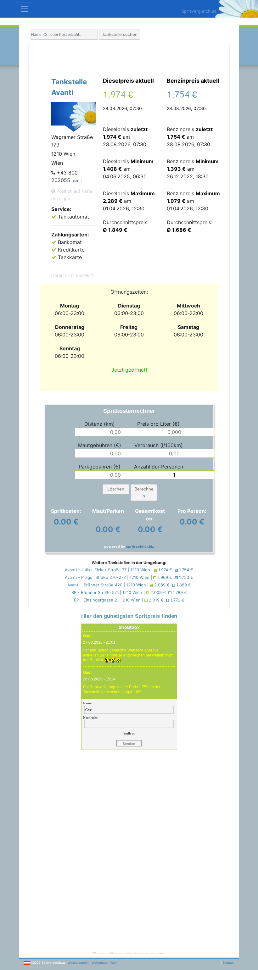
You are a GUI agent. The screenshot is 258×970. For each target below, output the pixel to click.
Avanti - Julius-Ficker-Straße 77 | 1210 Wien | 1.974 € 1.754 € (129, 569)
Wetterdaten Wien (105, 962)
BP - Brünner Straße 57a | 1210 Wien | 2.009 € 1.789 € (129, 592)
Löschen (115, 488)
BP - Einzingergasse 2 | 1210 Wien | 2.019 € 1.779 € (129, 599)
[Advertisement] (129, 58)
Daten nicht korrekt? (72, 275)
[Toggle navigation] (24, 9)
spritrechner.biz (140, 546)
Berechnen (144, 492)
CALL (76, 181)
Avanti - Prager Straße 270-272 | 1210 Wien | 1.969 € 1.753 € (129, 577)
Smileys (129, 733)
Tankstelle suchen (119, 34)
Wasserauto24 (78, 962)
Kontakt (228, 962)
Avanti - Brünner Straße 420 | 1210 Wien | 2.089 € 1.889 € (129, 584)
